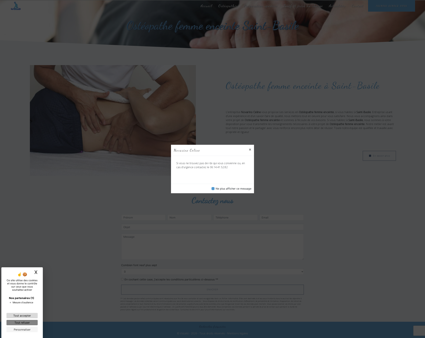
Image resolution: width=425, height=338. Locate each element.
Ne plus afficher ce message (233, 188)
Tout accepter (22, 315)
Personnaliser (22, 329)
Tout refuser (22, 322)
